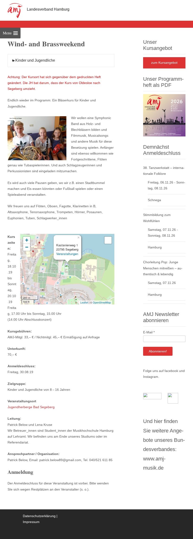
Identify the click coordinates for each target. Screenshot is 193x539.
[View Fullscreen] (108, 240)
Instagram (150, 377)
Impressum (31, 522)
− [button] (26, 247)
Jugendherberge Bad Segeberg (31, 407)
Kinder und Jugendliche (35, 60)
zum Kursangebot (164, 62)
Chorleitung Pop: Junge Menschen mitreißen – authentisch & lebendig (162, 268)
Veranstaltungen (67, 254)
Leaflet (84, 302)
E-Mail (149, 332)
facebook (171, 371)
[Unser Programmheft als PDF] (164, 115)
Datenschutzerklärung (39, 516)
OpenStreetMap (102, 302)
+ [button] (26, 240)
